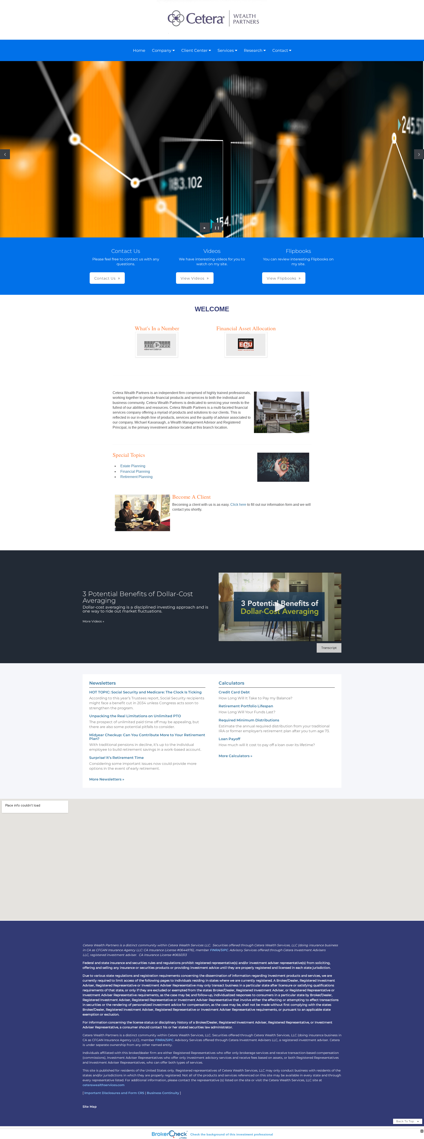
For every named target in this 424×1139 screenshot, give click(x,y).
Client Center (194, 50)
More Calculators (235, 756)
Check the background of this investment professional (231, 1134)
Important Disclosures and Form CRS (114, 1093)
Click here (237, 504)
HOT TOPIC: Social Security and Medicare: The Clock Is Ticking (145, 692)
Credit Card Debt (234, 692)
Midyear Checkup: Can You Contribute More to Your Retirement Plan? (147, 737)
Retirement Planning (136, 477)
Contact (280, 50)
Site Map (90, 1107)
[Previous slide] (5, 154)
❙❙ (217, 228)
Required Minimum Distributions (249, 720)
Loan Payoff (229, 739)
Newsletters (102, 683)
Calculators (231, 683)
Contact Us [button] (105, 278)
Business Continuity (163, 1093)
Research (253, 50)
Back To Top (405, 1121)
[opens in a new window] (157, 356)
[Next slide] (419, 154)
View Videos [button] (192, 278)
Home (139, 50)
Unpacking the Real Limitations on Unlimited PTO (135, 716)
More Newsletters (106, 779)
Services (226, 50)
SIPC (224, 950)
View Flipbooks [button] (281, 278)
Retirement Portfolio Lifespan (246, 706)
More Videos (93, 621)
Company (161, 50)
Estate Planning (132, 466)
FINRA (215, 950)
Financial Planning (135, 471)
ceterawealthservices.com (104, 1085)
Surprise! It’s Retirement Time (116, 758)
